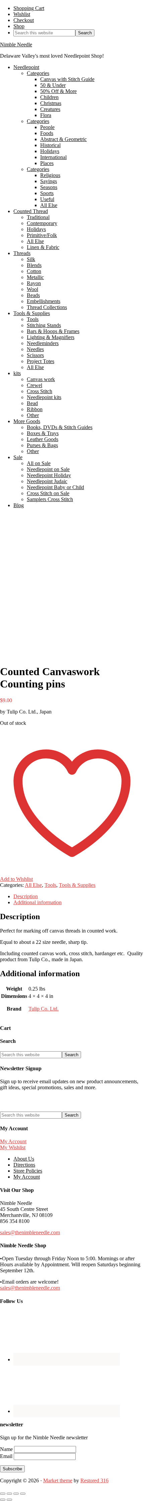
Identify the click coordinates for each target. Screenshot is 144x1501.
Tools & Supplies (77, 885)
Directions (24, 1165)
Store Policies (27, 1171)
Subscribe (12, 1468)
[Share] (16, 1494)
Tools (50, 885)
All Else (33, 885)
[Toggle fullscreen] (9, 1494)
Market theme (57, 1480)
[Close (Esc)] (22, 1494)
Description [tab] (25, 896)
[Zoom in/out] (2, 1494)
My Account (13, 1141)
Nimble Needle (16, 44)
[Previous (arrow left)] (2, 1500)
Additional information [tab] (37, 902)
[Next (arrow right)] (9, 1500)
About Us (23, 1159)
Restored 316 (94, 1480)
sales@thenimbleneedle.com (30, 1232)
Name (7, 1449)
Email (7, 1456)
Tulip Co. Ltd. (43, 1009)
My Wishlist (12, 1147)
